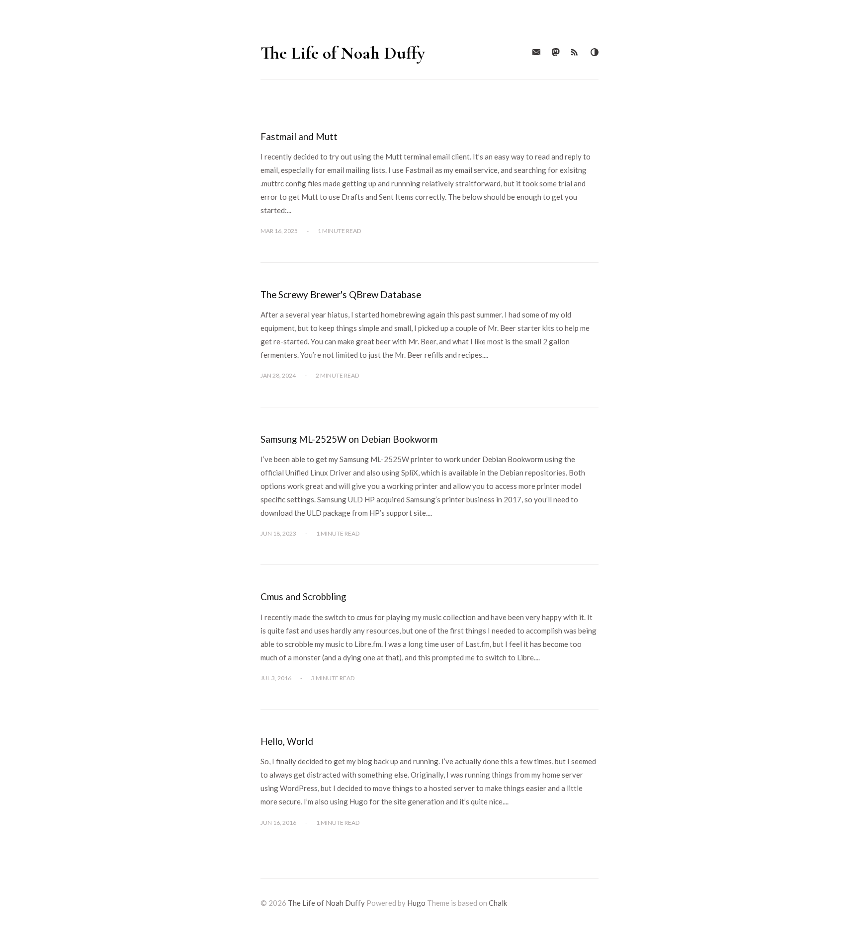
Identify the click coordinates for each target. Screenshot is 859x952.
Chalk (498, 902)
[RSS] (575, 52)
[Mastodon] (556, 52)
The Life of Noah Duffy (342, 53)
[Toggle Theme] (595, 52)
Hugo (416, 902)
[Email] (536, 52)
